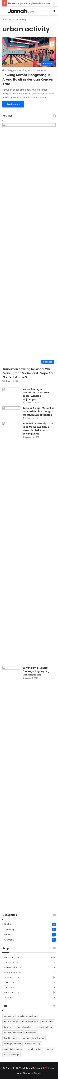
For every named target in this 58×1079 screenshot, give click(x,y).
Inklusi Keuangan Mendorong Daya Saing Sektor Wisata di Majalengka (36, 394)
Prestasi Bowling (32, 1043)
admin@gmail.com (13, 70)
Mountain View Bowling (33, 1038)
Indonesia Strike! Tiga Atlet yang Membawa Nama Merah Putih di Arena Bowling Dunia (39, 428)
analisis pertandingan (28, 1016)
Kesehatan (31, 1032)
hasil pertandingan (44, 1027)
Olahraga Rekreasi (12, 1043)
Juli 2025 (9, 982)
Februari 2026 (11, 957)
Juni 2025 (9, 987)
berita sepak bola (30, 1021)
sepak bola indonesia (13, 1049)
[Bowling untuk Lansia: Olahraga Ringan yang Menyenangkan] (11, 787)
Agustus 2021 (11, 997)
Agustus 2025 (11, 977)
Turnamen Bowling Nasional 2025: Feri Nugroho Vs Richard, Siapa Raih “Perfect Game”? (28, 373)
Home (7, 19)
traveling (49, 1049)
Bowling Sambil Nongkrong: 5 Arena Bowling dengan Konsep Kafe (27, 79)
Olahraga (9, 939)
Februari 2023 (11, 992)
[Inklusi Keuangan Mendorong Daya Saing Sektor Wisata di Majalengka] (11, 394)
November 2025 (12, 972)
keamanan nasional (13, 1032)
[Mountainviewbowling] (21, 11)
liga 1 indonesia (11, 1038)
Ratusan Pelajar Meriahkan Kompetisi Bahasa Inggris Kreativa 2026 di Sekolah (38, 411)
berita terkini (47, 1021)
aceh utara (9, 1016)
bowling (7, 1027)
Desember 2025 (12, 967)
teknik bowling (34, 1049)
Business (9, 924)
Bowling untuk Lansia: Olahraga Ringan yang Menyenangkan (36, 671)
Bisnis (7, 934)
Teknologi (9, 929)
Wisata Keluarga (11, 1054)
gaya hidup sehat (23, 1027)
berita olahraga (11, 1021)
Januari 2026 (11, 962)
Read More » (13, 104)
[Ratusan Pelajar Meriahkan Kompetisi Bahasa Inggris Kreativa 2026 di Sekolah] (11, 412)
